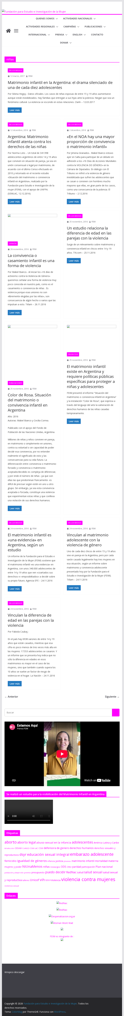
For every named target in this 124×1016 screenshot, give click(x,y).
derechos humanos (82, 848)
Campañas (69, 26)
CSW (41, 848)
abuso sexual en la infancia (53, 842)
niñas (46, 866)
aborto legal (26, 842)
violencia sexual (12, 886)
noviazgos (55, 866)
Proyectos (73, 354)
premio (27, 872)
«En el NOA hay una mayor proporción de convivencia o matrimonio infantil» (91, 141)
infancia (51, 861)
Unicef (34, 880)
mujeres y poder (13, 866)
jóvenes (67, 861)
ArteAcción (9, 848)
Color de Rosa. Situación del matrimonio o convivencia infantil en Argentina (29, 402)
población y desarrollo (14, 873)
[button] (56, 18)
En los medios (15, 70)
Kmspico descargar (15, 972)
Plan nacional (104, 866)
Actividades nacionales (77, 18)
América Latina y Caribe (106, 842)
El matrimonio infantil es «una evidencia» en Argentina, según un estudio (29, 542)
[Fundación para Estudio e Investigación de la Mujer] (34, 11)
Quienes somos (45, 18)
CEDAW (18, 848)
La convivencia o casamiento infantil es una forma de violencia (31, 260)
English (77, 34)
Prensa (59, 34)
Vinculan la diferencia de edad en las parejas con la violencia (31, 620)
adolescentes (82, 842)
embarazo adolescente (92, 854)
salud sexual (93, 872)
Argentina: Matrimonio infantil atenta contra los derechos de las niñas (29, 141)
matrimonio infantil (83, 861)
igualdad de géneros (32, 861)
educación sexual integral (48, 854)
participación (88, 866)
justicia (59, 861)
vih (42, 879)
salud (80, 872)
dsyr (23, 854)
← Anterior (11, 696)
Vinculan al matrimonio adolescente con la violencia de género (87, 539)
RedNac (71, 872)
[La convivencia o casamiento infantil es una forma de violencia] (32, 227)
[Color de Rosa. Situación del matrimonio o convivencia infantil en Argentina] (32, 353)
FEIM (30, 76)
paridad (76, 866)
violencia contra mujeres (88, 879)
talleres (25, 880)
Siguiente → (112, 696)
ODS (63, 866)
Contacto (97, 34)
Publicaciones (93, 26)
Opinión (12, 243)
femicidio (10, 861)
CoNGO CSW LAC (30, 848)
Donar (64, 42)
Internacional (37, 34)
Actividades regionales (40, 26)
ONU (69, 866)
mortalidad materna (106, 861)
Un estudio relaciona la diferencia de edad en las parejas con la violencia (89, 233)
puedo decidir (55, 872)
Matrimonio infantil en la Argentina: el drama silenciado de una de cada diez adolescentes (60, 85)
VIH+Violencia (53, 880)
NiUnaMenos (32, 866)
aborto (11, 842)
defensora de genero (56, 848)
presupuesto (38, 872)
